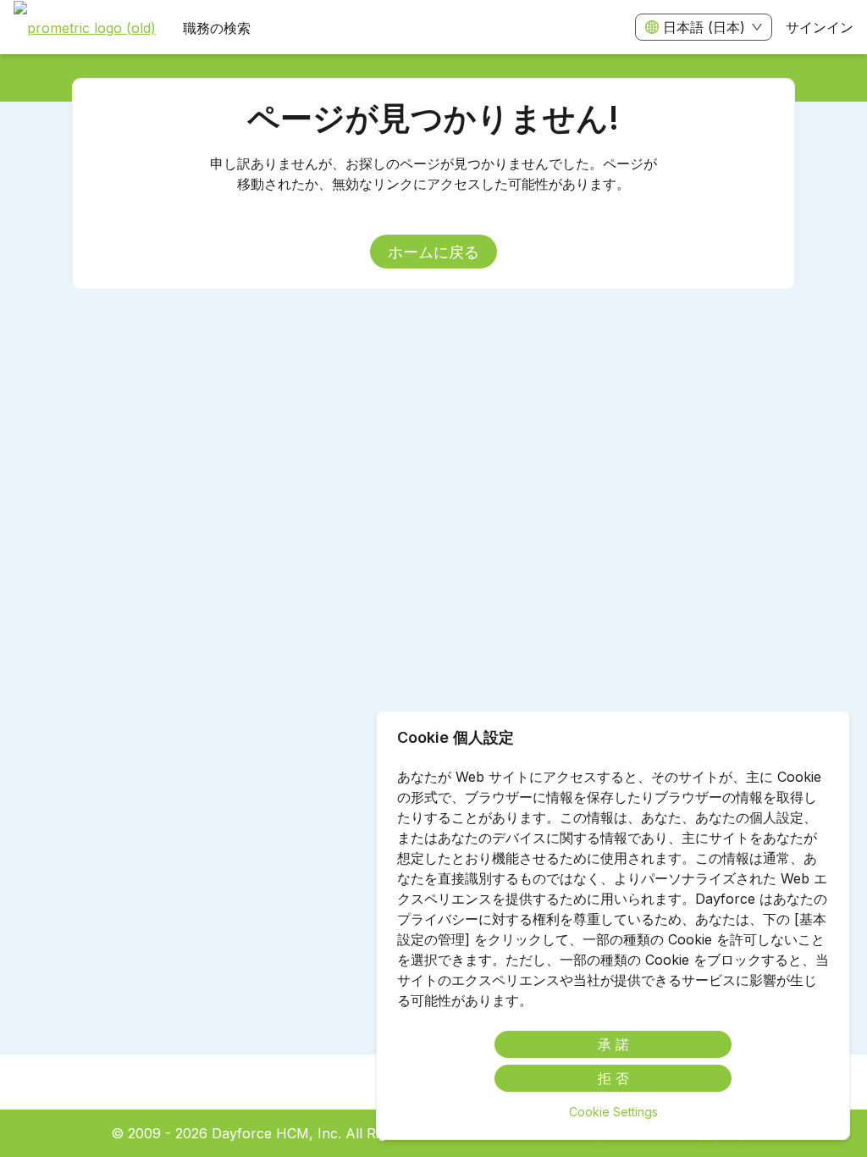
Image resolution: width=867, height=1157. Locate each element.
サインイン (819, 27)
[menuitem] (85, 28)
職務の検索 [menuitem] (217, 27)
